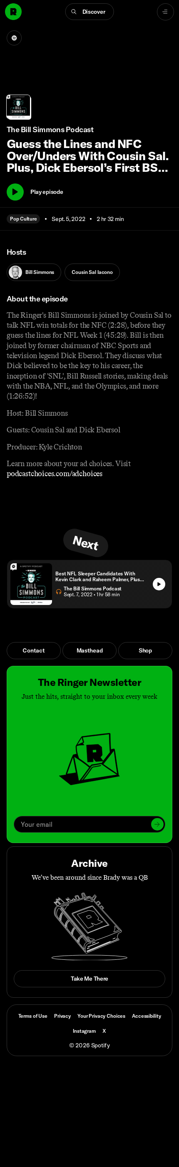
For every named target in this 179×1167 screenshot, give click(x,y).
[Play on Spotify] (14, 37)
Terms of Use (32, 1016)
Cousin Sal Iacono (92, 272)
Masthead (90, 650)
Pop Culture (23, 219)
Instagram (84, 1031)
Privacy (62, 1016)
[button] (89, 11)
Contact (33, 650)
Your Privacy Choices (101, 1016)
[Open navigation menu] (165, 11)
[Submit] (157, 824)
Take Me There (89, 978)
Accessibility (146, 1016)
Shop (145, 650)
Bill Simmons (39, 272)
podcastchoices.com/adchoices (54, 473)
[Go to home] (13, 11)
